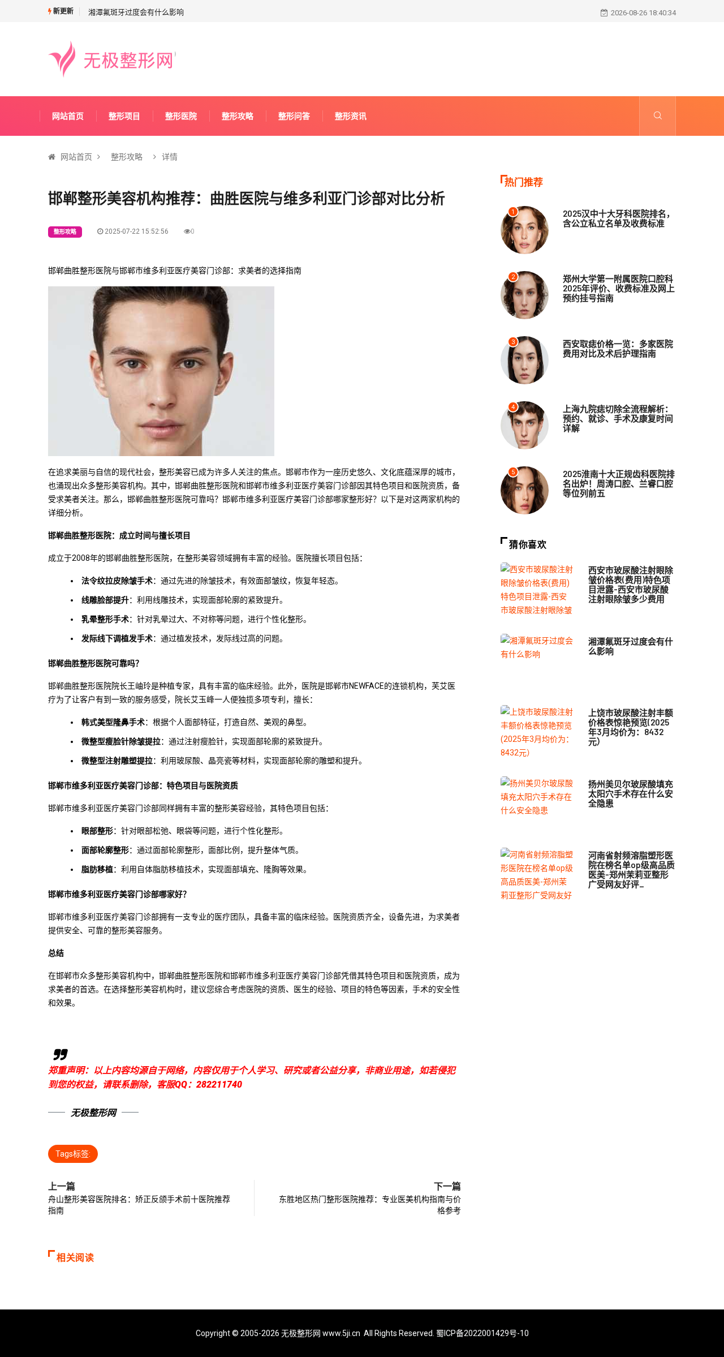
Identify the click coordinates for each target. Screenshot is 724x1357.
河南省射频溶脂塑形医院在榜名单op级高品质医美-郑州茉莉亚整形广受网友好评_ (631, 869)
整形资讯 (351, 116)
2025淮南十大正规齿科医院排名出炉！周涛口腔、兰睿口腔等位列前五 (619, 483)
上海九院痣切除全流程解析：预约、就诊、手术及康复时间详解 (618, 418)
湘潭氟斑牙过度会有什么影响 (136, 12)
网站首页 (68, 116)
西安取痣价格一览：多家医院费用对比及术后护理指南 (618, 348)
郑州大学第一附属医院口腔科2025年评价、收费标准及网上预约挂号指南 (619, 288)
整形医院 (181, 116)
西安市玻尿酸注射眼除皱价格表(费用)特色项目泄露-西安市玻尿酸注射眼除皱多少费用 (630, 584)
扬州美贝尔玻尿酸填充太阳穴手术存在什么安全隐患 (630, 793)
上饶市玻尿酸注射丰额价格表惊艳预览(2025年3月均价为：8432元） (630, 726)
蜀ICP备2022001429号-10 (482, 1333)
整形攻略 (237, 116)
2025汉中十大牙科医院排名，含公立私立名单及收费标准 (619, 218)
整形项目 (124, 116)
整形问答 (294, 116)
